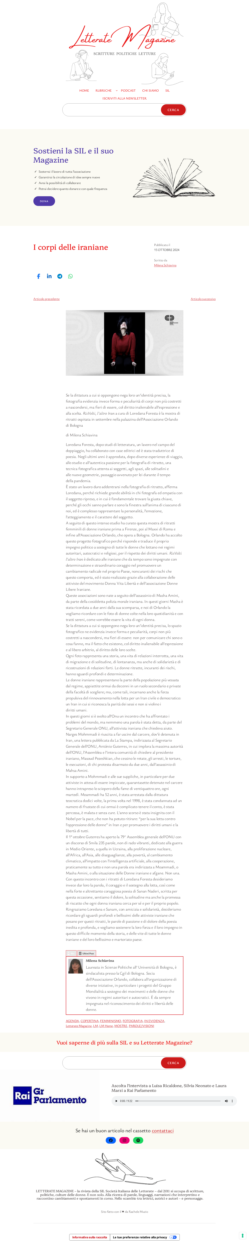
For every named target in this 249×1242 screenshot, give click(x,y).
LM (95, 1025)
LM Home (106, 1025)
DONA (44, 201)
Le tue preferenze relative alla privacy (140, 1237)
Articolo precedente (46, 298)
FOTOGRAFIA (133, 1021)
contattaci (163, 1130)
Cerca (173, 110)
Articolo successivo (203, 298)
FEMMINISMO (110, 1021)
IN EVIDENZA (154, 1021)
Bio (72, 953)
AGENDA (72, 1021)
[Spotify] (138, 1140)
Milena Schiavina (165, 265)
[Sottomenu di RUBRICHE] (117, 90)
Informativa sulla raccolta (89, 1237)
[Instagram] (124, 1140)
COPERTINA (90, 1021)
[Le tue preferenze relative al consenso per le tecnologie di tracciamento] (242, 1235)
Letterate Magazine (79, 1025)
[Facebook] (111, 1140)
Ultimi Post (88, 953)
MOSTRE (120, 1025)
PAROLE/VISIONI (141, 1025)
